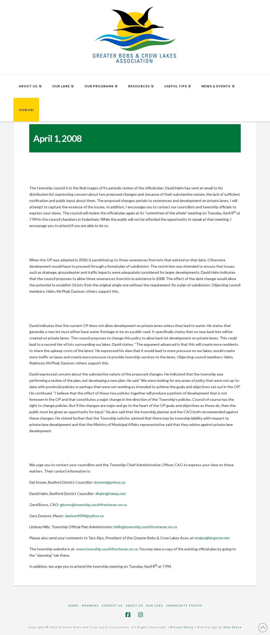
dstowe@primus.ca (109, 482)
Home (73, 605)
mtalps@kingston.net (212, 538)
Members (90, 605)
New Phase (232, 627)
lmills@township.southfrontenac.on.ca (145, 527)
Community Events (184, 605)
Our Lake (154, 605)
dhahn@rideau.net (110, 493)
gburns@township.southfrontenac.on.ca (93, 504)
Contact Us (112, 605)
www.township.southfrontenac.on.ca (107, 549)
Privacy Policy (182, 627)
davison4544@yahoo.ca (84, 515)
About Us (134, 605)
